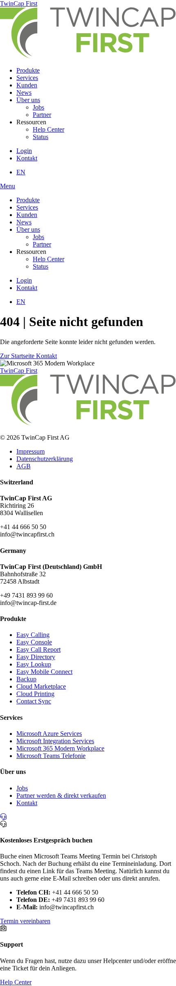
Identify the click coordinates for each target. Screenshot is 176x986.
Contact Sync (33, 701)
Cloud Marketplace (41, 686)
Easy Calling (33, 634)
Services (27, 77)
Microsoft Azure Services (49, 733)
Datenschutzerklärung (44, 458)
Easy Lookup (33, 664)
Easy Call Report (38, 649)
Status (40, 136)
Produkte (28, 70)
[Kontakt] (3, 816)
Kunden (26, 85)
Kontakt (26, 158)
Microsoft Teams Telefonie (51, 755)
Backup (26, 679)
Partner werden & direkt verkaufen (61, 795)
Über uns (28, 99)
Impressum (30, 451)
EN (20, 172)
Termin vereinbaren (25, 921)
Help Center (48, 129)
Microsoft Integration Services (55, 740)
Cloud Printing (35, 693)
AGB (23, 466)
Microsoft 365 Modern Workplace (60, 748)
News (24, 92)
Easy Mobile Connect (44, 671)
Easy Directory (35, 656)
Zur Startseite (18, 355)
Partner (42, 114)
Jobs (38, 107)
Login (24, 150)
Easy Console (34, 642)
